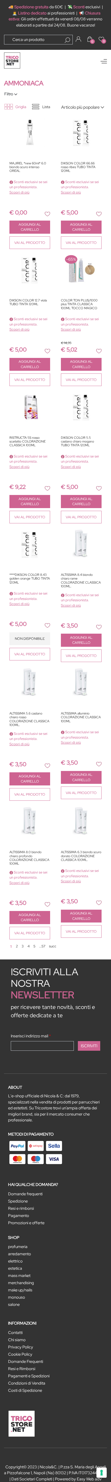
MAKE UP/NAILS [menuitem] (20, 1290)
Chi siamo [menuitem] (17, 1340)
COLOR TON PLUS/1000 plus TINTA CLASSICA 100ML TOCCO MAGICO (79, 304)
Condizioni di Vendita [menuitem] (26, 1383)
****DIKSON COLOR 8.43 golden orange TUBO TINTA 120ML (29, 579)
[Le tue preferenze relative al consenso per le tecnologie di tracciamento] (101, 1473)
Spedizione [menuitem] (18, 1201)
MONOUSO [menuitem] (16, 1297)
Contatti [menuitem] (15, 1332)
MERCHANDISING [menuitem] (21, 1283)
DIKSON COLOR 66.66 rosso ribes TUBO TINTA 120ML (78, 167)
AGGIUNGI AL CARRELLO (30, 227)
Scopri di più (19, 192)
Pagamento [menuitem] (18, 1215)
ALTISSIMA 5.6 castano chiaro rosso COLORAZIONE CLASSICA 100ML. (29, 719)
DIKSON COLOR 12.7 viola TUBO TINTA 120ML (28, 302)
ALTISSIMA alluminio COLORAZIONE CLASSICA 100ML (81, 717)
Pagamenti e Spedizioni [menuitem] (29, 1376)
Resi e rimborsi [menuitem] (21, 1208)
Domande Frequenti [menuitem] (25, 1361)
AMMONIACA (23, 83)
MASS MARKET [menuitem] (19, 1275)
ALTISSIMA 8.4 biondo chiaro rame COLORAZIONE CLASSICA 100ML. (81, 580)
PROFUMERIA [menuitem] (17, 1246)
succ (52, 946)
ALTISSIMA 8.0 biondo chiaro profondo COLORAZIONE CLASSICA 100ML (29, 858)
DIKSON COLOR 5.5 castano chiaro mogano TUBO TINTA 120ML (77, 442)
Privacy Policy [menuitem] (20, 1347)
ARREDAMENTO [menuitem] (19, 1254)
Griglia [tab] (20, 106)
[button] (67, 40)
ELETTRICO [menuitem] (15, 1261)
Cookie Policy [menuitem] (20, 1354)
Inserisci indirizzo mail (31, 1036)
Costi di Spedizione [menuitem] (25, 1390)
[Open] (103, 61)
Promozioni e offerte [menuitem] (26, 1223)
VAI (29, 242)
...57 (42, 946)
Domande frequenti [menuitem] (25, 1194)
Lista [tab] (46, 106)
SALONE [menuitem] (14, 1304)
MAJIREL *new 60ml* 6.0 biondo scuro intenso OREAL (27, 167)
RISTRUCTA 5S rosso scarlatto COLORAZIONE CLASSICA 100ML (27, 442)
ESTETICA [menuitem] (15, 1268)
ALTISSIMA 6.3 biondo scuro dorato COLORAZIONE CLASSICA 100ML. (81, 856)
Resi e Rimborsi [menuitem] (21, 1368)
